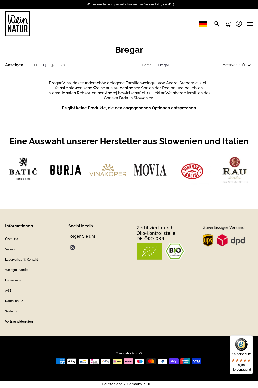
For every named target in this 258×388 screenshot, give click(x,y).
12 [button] (35, 65)
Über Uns (11, 239)
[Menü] (250, 338)
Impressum (13, 280)
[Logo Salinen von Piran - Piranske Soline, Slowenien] (192, 169)
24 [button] (44, 65)
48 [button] (63, 65)
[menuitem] (216, 24)
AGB (8, 290)
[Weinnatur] (17, 24)
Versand (11, 249)
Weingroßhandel (16, 270)
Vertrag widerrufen (19, 321)
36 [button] (53, 65)
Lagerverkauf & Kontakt (21, 259)
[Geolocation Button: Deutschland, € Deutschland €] (204, 24)
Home (147, 65)
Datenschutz (14, 301)
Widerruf (11, 311)
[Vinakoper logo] (107, 170)
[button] (216, 24)
